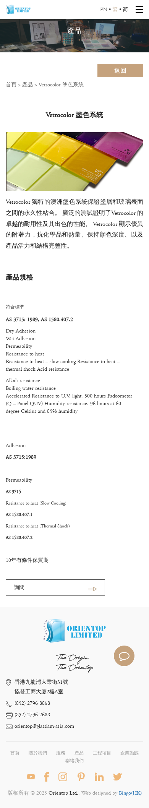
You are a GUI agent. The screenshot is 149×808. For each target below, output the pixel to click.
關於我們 (38, 753)
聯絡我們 (74, 760)
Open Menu (139, 9)
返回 (120, 70)
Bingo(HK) (130, 793)
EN (103, 9)
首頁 (11, 85)
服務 (60, 753)
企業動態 (129, 753)
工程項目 (102, 753)
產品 (27, 85)
